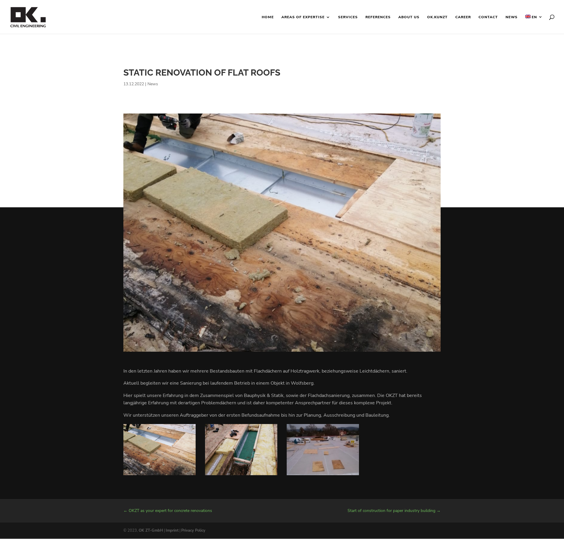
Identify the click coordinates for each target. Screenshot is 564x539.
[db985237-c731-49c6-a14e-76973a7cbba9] (323, 475)
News (512, 17)
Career (463, 17)
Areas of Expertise (303, 17)
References (378, 17)
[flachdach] (159, 475)
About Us (408, 17)
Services (348, 17)
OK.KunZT (437, 17)
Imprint (172, 530)
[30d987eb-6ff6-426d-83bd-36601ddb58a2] (241, 475)
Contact (488, 17)
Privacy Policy (193, 530)
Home (268, 17)
